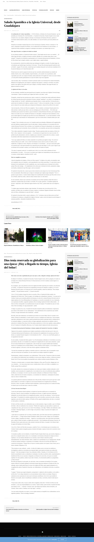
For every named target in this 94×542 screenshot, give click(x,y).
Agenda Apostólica (14, 10)
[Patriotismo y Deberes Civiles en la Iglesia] (70, 31)
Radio (57, 10)
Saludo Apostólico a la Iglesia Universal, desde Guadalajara (47, 509)
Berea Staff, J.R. (7, 272)
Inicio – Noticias (43, 1)
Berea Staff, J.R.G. (7, 30)
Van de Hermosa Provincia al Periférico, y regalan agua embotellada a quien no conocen (80, 49)
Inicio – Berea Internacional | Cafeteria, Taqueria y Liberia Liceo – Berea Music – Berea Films (22, 1)
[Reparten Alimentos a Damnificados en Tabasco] (70, 24)
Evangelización (43, 10)
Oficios (52, 10)
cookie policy (54, 539)
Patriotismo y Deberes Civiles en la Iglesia (34, 245)
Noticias (34, 10)
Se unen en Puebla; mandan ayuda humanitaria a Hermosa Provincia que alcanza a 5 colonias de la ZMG (58, 246)
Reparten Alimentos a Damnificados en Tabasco (14, 245)
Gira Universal (26, 10)
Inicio (4, 1)
